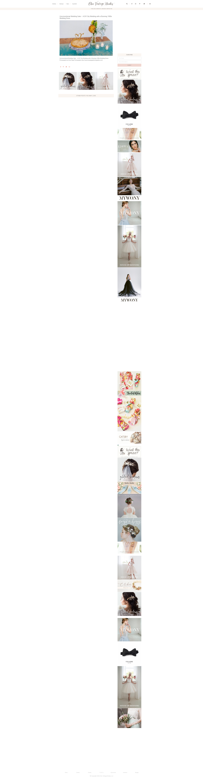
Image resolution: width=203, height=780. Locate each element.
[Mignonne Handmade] (129, 134)
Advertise (125, 772)
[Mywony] (129, 189)
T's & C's (101, 772)
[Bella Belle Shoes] (129, 488)
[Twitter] (144, 4)
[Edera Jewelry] (129, 146)
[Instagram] (135, 4)
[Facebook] (60, 67)
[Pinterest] (139, 4)
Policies (89, 772)
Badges (137, 772)
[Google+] (69, 67)
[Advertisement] (129, 42)
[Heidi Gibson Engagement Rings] (129, 438)
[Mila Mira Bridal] (129, 718)
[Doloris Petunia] (129, 506)
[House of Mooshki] (129, 165)
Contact (78, 772)
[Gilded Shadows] (68, 81)
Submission (113, 772)
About (66, 772)
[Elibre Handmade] (129, 586)
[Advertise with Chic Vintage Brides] (129, 74)
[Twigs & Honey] (129, 530)
